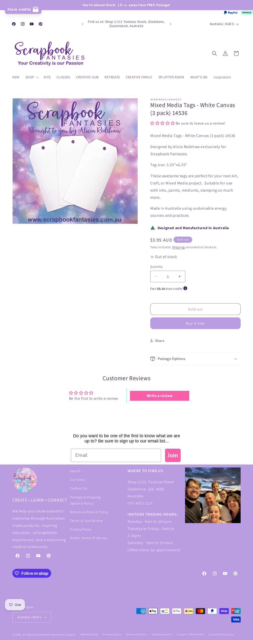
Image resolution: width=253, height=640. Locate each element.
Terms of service (136, 634)
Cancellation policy (221, 634)
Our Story (77, 479)
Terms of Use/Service (86, 520)
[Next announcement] (170, 24)
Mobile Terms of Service (88, 538)
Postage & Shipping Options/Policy (85, 500)
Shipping (178, 247)
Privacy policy (112, 634)
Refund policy (89, 634)
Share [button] (159, 340)
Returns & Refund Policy (89, 512)
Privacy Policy (80, 529)
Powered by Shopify (63, 634)
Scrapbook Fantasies (36, 634)
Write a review (160, 395)
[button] (31, 77)
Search (75, 471)
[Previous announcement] (82, 24)
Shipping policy (162, 634)
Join (173, 455)
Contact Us (78, 488)
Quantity (156, 267)
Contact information (190, 634)
